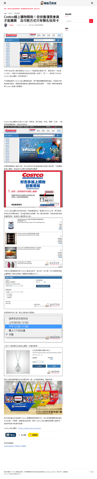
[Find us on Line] (92, 472)
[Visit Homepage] (48, 3)
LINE (61, 30)
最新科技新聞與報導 (14, 9)
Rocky (11, 25)
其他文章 (37, 9)
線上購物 (17, 13)
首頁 (5, 9)
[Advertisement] (33, 453)
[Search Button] (92, 3)
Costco (10, 13)
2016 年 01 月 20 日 (22, 25)
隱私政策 (59, 472)
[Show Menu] (5, 3)
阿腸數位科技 (17, 474)
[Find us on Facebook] (89, 472)
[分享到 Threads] (56, 30)
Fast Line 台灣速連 (8, 474)
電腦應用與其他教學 (27, 9)
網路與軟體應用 (39, 25)
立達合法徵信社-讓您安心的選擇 (15, 446)
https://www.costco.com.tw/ (29, 428)
